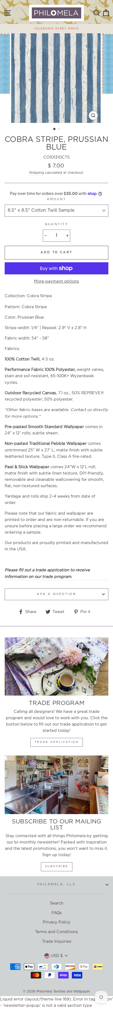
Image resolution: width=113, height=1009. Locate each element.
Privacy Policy (56, 922)
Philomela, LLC (56, 884)
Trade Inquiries (56, 941)
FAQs (57, 913)
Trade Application (57, 742)
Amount (56, 199)
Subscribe (56, 866)
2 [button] (59, 129)
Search (56, 903)
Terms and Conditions (56, 932)
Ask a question (56, 594)
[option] (56, 27)
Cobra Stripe (39, 296)
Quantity (56, 224)
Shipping (36, 172)
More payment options (56, 281)
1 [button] (54, 129)
